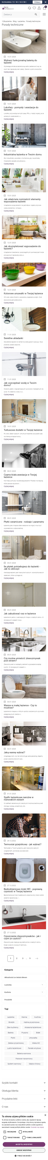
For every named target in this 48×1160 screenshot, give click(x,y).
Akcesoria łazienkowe (33, 1027)
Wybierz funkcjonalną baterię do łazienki (20, 61)
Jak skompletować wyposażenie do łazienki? (22, 247)
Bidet (38, 1033)
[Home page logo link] (8, 8)
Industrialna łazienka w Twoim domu (23, 154)
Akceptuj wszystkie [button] (24, 1144)
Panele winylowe (34, 1048)
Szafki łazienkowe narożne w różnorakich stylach (18, 798)
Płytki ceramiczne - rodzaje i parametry (24, 522)
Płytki (13, 1038)
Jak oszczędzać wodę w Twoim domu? (20, 384)
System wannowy (14, 1064)
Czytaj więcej (9, 72)
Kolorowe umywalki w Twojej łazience (23, 293)
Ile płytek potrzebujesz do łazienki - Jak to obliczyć (22, 567)
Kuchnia (7, 992)
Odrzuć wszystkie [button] (23, 1150)
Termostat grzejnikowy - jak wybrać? (22, 844)
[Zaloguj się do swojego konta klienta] (39, 8)
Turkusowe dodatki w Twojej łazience (23, 430)
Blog (14, 21)
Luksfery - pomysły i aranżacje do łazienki (21, 108)
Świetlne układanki (13, 338)
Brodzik (11, 1022)
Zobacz (37, 2)
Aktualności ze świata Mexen (15, 977)
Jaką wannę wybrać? (14, 752)
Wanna (24, 1017)
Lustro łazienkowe (14, 1048)
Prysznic (25, 1033)
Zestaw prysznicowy (16, 1043)
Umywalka (33, 1038)
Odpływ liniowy (34, 1064)
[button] (44, 8)
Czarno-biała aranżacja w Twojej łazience (20, 476)
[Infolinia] (29, 8)
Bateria (10, 1033)
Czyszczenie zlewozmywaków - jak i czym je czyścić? (22, 937)
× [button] (45, 1115)
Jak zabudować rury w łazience (20, 613)
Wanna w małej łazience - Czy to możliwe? (20, 706)
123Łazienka (7, 21)
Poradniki (8, 1000)
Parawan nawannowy (24, 1059)
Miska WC (36, 1043)
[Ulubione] (34, 8)
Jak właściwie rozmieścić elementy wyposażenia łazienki (22, 200)
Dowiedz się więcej (37, 1127)
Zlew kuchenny (12, 1027)
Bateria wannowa (24, 1053)
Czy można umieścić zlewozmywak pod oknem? (22, 659)
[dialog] (24, 1136)
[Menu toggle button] (44, 14)
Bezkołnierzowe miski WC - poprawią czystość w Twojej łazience (23, 890)
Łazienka (21, 21)
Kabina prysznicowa (31, 1022)
